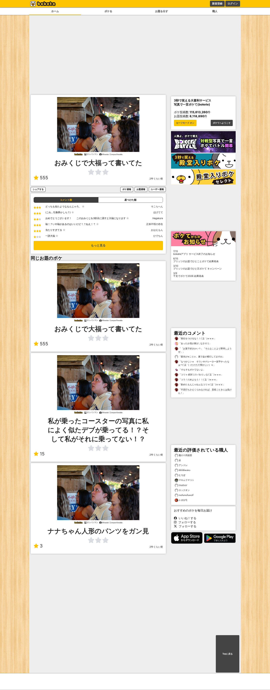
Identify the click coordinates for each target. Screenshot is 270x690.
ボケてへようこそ (222, 123)
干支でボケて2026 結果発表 (188, 274)
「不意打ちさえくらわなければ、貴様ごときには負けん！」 (205, 391)
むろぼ (182, 475)
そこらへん (157, 206)
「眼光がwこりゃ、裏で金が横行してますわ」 (201, 356)
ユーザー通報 (157, 189)
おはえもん (157, 230)
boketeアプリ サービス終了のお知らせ (194, 252)
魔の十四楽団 (185, 455)
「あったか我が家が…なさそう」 (194, 343)
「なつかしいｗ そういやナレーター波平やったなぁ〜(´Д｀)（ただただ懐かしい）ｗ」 (203, 363)
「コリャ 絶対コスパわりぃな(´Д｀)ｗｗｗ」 (200, 374)
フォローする (186, 522)
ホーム (55, 11)
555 (44, 177)
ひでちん (158, 235)
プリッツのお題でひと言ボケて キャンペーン (197, 267)
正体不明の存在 (154, 224)
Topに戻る (227, 654)
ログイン (233, 3)
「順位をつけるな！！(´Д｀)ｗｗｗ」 (197, 338)
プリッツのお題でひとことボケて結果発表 (196, 260)
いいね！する (186, 518)
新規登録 (217, 3)
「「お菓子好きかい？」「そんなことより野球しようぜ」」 (205, 350)
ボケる (108, 11)
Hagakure (157, 218)
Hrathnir (183, 485)
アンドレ (183, 465)
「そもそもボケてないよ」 (191, 369)
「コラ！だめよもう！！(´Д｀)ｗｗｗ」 (198, 379)
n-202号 (183, 500)
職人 (214, 11)
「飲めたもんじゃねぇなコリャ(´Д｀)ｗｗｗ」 (201, 384)
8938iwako (184, 470)
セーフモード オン (185, 123)
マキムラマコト (186, 480)
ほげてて (158, 212)
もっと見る (98, 245)
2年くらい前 (156, 178)
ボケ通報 (126, 189)
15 (42, 453)
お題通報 (140, 189)
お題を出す (161, 11)
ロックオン (184, 490)
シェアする (38, 189)
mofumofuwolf (186, 495)
